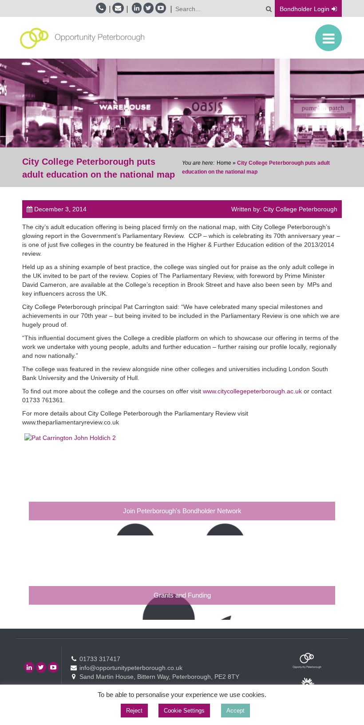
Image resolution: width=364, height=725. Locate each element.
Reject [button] (134, 710)
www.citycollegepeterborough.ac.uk (252, 391)
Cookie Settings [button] (184, 710)
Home (224, 163)
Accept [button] (235, 710)
